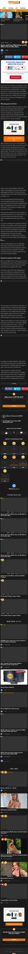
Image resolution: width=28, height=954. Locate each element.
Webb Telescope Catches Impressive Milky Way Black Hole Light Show (13, 730)
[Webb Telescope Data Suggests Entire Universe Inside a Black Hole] (14, 743)
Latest (4, 8)
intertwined (14, 143)
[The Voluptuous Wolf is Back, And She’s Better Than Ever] (6, 15)
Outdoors (3, 594)
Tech (11, 594)
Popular (10, 8)
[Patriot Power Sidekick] (14, 677)
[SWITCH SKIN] (13, 10)
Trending (23, 8)
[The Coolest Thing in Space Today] (14, 587)
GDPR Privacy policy (19, 951)
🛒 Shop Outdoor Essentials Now (14, 139)
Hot (16, 8)
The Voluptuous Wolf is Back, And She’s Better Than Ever (5, 20)
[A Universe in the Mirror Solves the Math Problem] (14, 566)
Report (14, 383)
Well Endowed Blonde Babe (9, 810)
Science (12, 512)
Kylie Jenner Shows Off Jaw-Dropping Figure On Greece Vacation (18, 20)
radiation (3, 237)
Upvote (6, 432)
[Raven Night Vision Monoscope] (14, 699)
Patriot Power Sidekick (7, 687)
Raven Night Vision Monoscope (10, 708)
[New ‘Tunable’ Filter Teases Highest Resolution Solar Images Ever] (14, 654)
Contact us (11, 951)
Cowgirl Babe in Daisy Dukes (9, 900)
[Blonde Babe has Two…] (14, 869)
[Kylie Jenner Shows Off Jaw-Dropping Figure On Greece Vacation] (19, 15)
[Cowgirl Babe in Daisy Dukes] (14, 891)
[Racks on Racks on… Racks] (14, 779)
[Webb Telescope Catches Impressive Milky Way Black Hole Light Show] (14, 721)
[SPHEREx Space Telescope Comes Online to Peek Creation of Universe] (14, 631)
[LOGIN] (15, 10)
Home (6, 951)
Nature (8, 512)
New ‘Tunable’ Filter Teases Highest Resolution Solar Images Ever (11, 664)
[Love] (26, 42)
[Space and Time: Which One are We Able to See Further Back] (14, 505)
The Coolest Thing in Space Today (10, 596)
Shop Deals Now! (15, 77)
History (8, 573)
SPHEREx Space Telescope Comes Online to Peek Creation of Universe (13, 641)
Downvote (21, 432)
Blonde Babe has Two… (7, 878)
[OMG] (23, 42)
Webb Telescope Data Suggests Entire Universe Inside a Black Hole (12, 753)
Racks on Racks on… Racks (8, 788)
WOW (16, 512)
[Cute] (5, 862)
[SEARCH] (26, 10)
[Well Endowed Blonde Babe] (14, 801)
